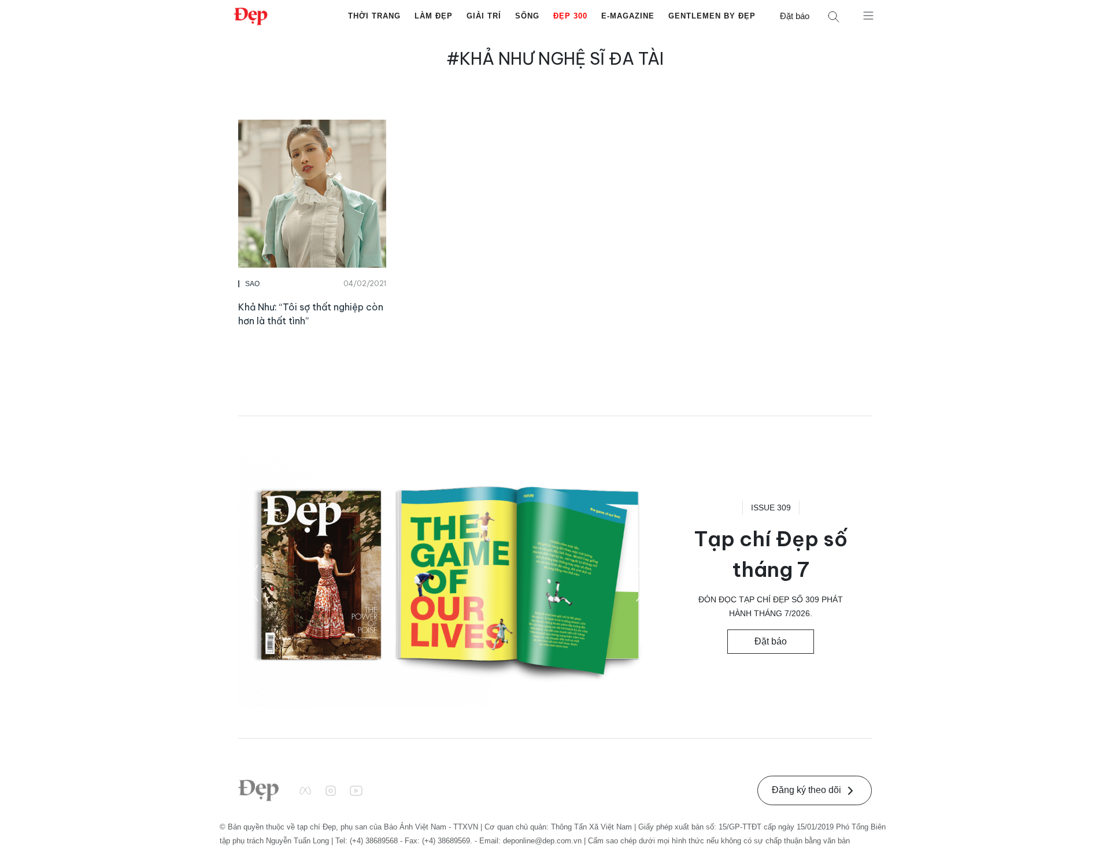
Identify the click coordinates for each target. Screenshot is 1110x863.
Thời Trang (374, 16)
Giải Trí (484, 16)
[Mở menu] (868, 15)
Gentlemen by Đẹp (712, 16)
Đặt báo (794, 16)
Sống (527, 16)
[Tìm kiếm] (834, 16)
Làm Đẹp (434, 16)
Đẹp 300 (570, 16)
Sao (252, 283)
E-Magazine (627, 16)
